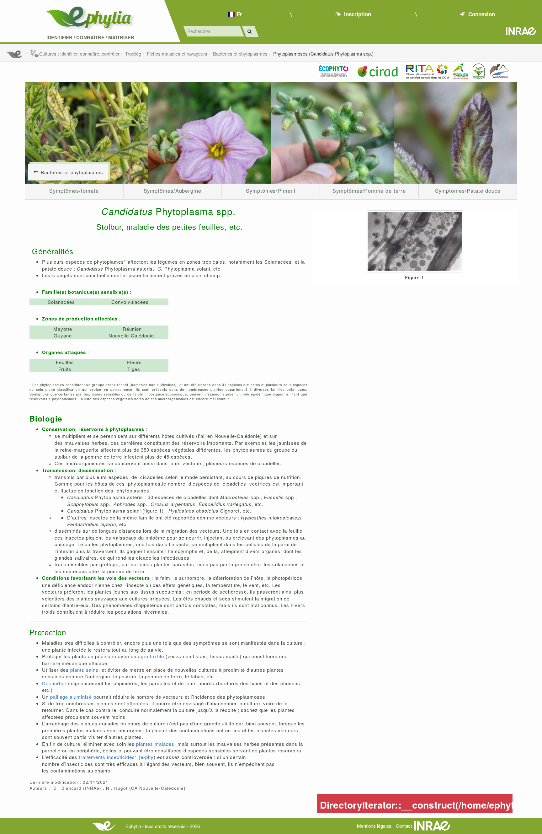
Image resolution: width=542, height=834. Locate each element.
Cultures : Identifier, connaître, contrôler (79, 53)
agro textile (151, 656)
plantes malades (155, 743)
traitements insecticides (107, 757)
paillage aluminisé (71, 696)
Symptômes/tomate (74, 190)
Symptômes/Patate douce (468, 190)
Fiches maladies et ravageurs (177, 53)
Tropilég (133, 53)
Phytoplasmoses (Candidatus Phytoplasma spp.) (323, 53)
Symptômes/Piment (271, 190)
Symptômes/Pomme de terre (369, 190)
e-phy (147, 757)
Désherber (54, 683)
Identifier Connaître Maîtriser (90, 37)
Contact (404, 825)
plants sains (84, 669)
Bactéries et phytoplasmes (240, 53)
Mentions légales (374, 825)
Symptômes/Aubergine (172, 190)
